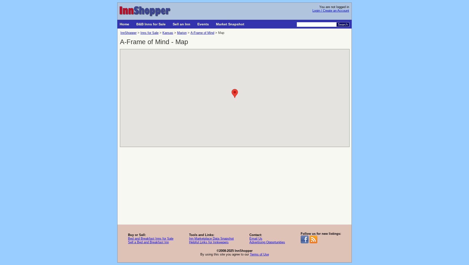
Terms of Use (259, 254)
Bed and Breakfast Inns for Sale (150, 238)
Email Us (255, 238)
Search (343, 24)
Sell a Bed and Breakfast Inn (148, 242)
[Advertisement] (234, 188)
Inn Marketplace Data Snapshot (211, 238)
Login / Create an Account (330, 10)
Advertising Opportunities (267, 242)
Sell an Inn (181, 24)
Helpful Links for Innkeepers (209, 242)
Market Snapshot (230, 24)
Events (203, 24)
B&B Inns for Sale (151, 24)
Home (124, 24)
